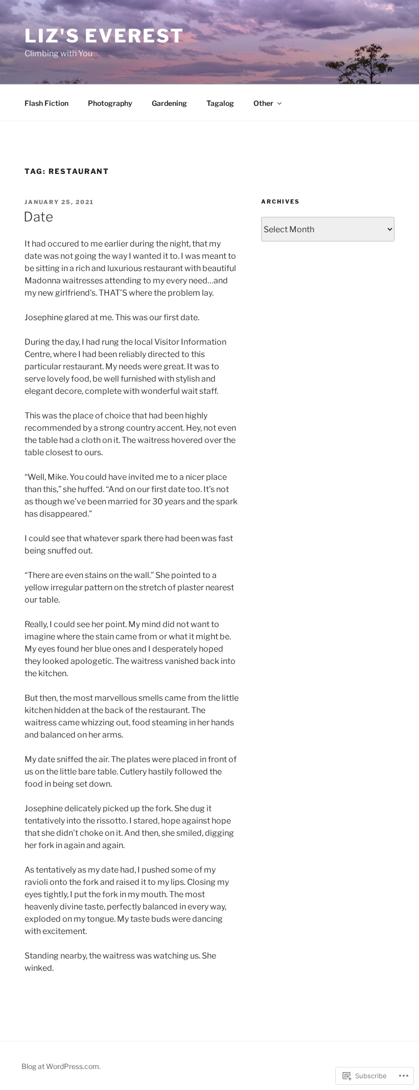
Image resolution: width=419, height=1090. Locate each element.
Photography (110, 103)
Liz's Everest (104, 36)
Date (38, 217)
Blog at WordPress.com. (61, 1066)
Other (263, 103)
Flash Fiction (46, 103)
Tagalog (220, 103)
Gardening (169, 103)
